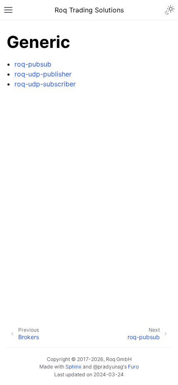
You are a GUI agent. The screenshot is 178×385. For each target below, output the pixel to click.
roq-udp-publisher (43, 74)
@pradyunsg (108, 367)
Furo (133, 367)
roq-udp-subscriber (45, 84)
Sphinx (73, 367)
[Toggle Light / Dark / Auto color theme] (170, 10)
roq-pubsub (32, 64)
